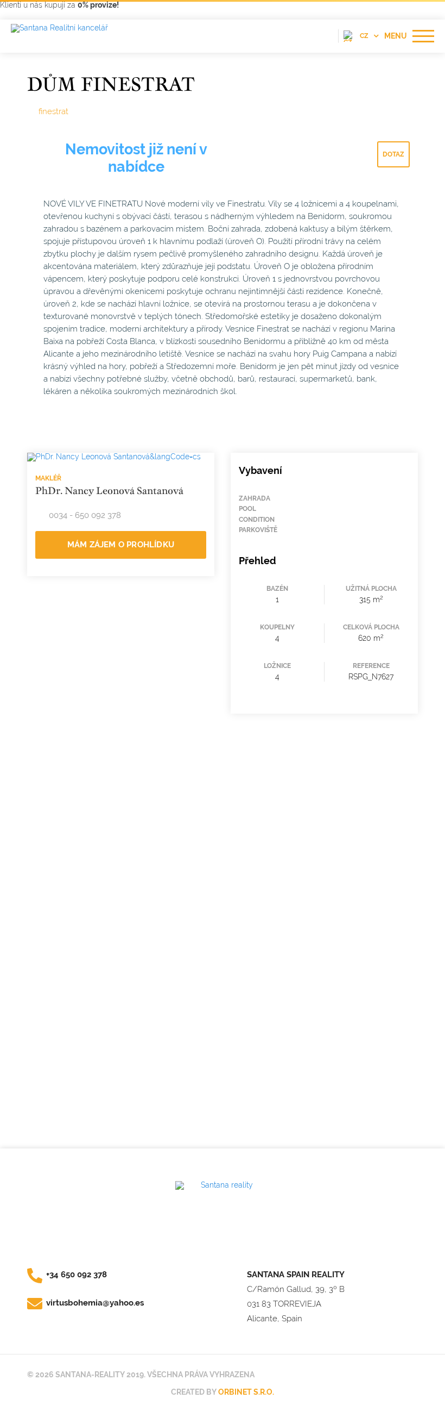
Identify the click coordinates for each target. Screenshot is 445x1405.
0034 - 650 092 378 (85, 515)
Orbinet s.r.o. (246, 1392)
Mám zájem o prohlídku (120, 544)
